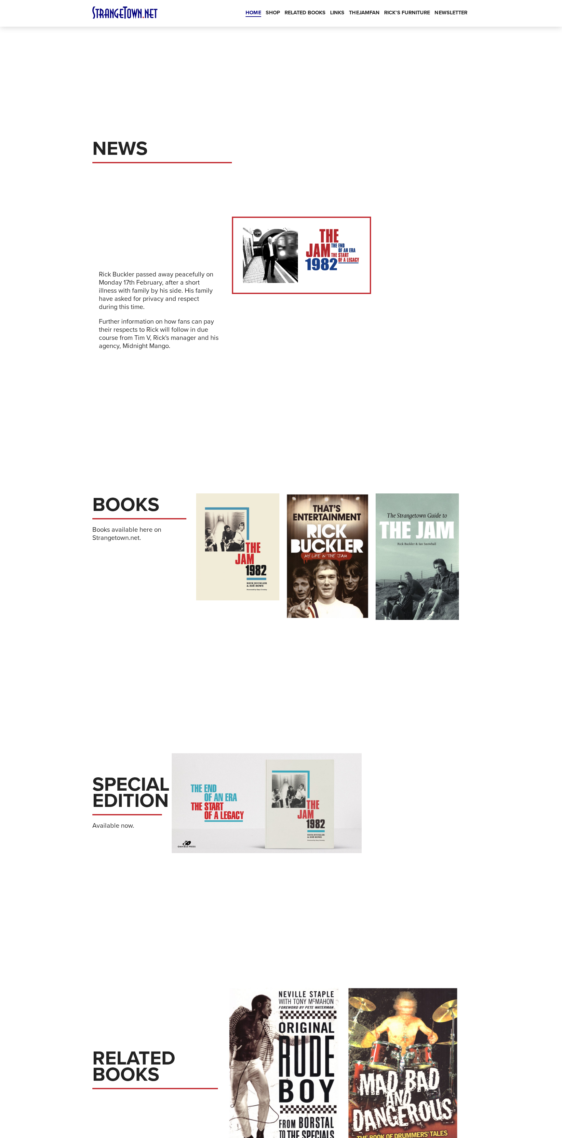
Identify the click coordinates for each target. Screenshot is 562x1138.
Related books (305, 12)
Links (337, 12)
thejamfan (364, 12)
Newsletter (451, 12)
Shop (273, 12)
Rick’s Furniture (407, 12)
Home (253, 12)
